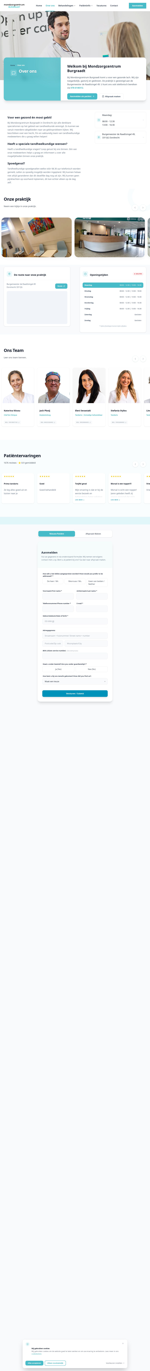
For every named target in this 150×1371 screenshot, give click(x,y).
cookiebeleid (36, 1354)
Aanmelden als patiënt (80, 96)
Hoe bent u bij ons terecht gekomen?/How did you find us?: (67, 676)
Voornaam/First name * (52, 591)
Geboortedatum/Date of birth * (55, 616)
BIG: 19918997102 (11, 422)
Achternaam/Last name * (87, 591)
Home (39, 5)
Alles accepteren (34, 1363)
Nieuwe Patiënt (56, 533)
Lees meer (79, 500)
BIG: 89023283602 (47, 422)
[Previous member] (135, 359)
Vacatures (101, 5)
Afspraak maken (113, 96)
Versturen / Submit (75, 693)
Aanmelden (137, 5)
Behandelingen (65, 5)
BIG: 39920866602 (82, 422)
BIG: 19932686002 (118, 422)
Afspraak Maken (93, 533)
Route (60, 286)
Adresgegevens (49, 630)
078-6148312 (77, 87)
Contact (114, 5)
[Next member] (143, 359)
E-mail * (80, 603)
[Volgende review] (143, 464)
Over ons (50, 5)
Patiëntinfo (84, 5)
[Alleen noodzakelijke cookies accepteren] (123, 1343)
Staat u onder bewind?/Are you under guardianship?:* (65, 664)
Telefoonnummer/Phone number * (57, 603)
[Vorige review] (135, 464)
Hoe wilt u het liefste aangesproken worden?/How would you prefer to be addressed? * (73, 575)
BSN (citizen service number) (60, 651)
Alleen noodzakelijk (55, 1363)
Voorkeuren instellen (114, 1363)
